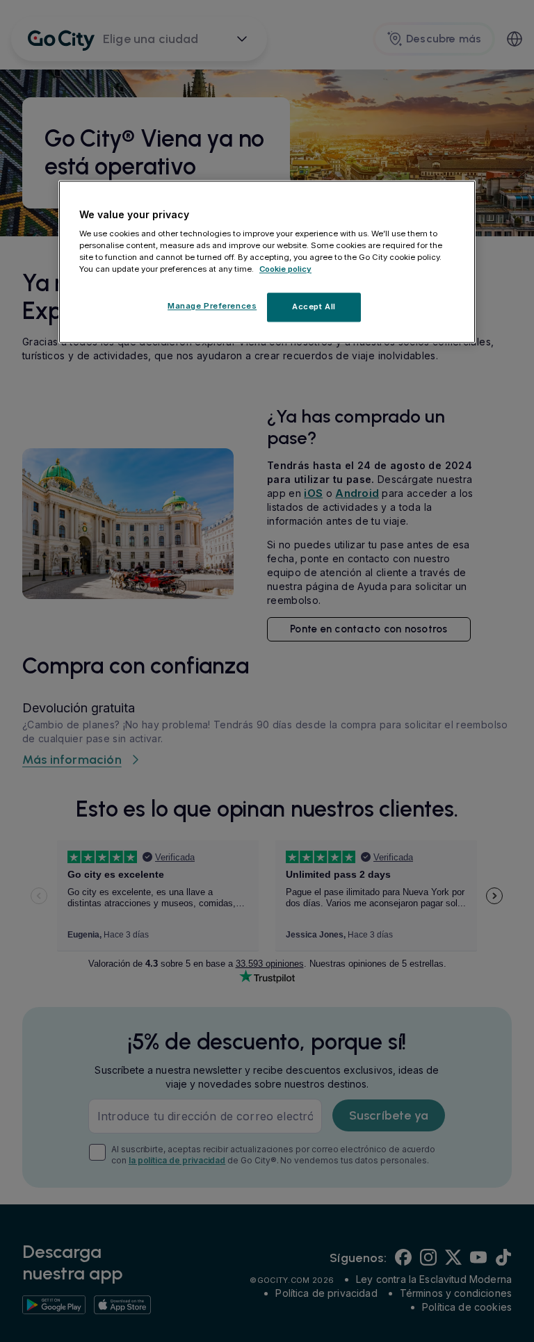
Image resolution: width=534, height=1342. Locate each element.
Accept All (314, 307)
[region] (267, 262)
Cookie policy (285, 270)
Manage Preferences (212, 306)
